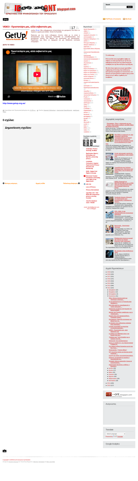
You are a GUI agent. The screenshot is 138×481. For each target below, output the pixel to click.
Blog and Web (51, 462)
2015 (108, 281)
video (85, 130)
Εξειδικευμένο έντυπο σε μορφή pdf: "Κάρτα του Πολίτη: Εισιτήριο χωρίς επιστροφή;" (123, 239)
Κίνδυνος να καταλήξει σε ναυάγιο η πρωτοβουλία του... (119, 358)
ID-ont (37, 30)
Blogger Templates (39, 462)
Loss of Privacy (91, 187)
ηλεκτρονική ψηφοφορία (91, 59)
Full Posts (109, 19)
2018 (108, 274)
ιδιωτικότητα (87, 63)
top (4, 451)
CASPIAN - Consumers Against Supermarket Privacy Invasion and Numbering (92, 165)
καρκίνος (86, 67)
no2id (85, 124)
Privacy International (92, 190)
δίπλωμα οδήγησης (89, 43)
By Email (128, 19)
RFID (85, 128)
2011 (108, 383)
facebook (86, 114)
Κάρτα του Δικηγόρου (90, 70)
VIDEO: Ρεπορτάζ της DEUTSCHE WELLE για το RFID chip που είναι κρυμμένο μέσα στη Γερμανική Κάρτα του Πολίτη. (123, 184)
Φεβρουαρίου (113, 378)
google (86, 118)
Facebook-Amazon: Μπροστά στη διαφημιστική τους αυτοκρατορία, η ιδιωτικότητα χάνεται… (123, 199)
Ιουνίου (111, 370)
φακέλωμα (87, 103)
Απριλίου (111, 374)
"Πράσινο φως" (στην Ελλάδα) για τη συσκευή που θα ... (119, 338)
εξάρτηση (86, 46)
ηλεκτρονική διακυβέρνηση (91, 52)
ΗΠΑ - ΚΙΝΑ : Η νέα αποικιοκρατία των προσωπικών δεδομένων (123, 213)
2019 (108, 272)
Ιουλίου (111, 368)
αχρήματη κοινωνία (89, 35)
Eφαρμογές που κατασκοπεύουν (118, 341)
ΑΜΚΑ (85, 31)
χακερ (85, 104)
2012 (108, 288)
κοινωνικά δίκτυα (89, 78)
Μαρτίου (111, 376)
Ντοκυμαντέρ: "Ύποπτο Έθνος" (118, 350)
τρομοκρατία (87, 101)
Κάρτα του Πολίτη (89, 74)
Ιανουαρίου (112, 380)
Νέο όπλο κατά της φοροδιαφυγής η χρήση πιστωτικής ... (119, 305)
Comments (117, 19)
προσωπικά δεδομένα (90, 95)
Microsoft (86, 122)
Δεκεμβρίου (112, 290)
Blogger (93, 208)
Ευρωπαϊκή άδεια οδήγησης (92, 48)
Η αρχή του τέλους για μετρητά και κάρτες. (121, 355)
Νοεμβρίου (112, 292)
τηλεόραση (87, 99)
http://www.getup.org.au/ (14, 103)
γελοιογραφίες (88, 37)
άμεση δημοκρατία (89, 29)
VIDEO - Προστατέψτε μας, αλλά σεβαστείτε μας (118, 330)
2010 (108, 385)
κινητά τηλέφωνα (88, 76)
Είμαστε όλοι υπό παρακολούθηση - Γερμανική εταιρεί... (119, 316)
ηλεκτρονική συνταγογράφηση (89, 56)
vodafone (86, 132)
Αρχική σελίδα (40, 183)
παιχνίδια (86, 91)
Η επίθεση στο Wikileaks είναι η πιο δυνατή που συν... (119, 334)
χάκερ (85, 106)
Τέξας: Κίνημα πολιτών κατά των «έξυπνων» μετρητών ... (118, 298)
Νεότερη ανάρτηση (11, 183)
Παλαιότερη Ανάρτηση (70, 183)
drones (86, 112)
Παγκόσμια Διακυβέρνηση (91, 87)
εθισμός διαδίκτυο (89, 45)
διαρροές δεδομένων (90, 39)
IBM (85, 120)
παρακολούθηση (88, 93)
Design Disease (13, 462)
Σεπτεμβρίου (112, 294)
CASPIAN (86, 108)
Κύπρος (86, 80)
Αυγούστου (112, 296)
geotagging (87, 116)
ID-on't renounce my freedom (21, 460)
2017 (108, 276)
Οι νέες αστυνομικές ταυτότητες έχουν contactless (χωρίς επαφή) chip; (123, 155)
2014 (108, 283)
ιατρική (86, 61)
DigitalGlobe (87, 110)
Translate (120, 436)
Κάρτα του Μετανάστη (90, 72)
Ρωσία (85, 97)
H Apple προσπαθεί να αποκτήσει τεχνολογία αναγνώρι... (118, 327)
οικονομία (86, 85)
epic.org (88, 184)
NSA (85, 126)
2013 (108, 285)
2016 (108, 279)
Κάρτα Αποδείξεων (89, 68)
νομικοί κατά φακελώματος (91, 82)
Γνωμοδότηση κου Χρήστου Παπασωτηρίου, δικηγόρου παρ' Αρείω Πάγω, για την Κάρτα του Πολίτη (123, 170)
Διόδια (86, 41)
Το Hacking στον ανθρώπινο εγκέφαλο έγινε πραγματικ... (120, 323)
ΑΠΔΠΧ (86, 33)
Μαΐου (110, 372)
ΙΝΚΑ (85, 65)
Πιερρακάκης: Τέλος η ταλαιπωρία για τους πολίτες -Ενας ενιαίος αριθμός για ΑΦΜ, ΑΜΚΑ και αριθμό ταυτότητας (120, 125)
